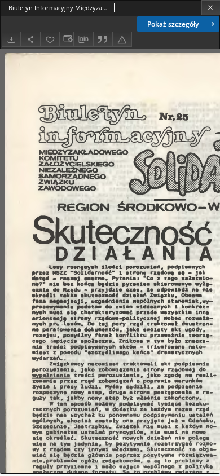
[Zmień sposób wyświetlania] (66, 39)
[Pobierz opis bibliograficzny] (83, 39)
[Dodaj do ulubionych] (50, 39)
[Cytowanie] (102, 39)
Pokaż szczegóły (173, 24)
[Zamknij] (210, 7)
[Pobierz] (11, 39)
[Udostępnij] (30, 39)
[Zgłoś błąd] (121, 39)
